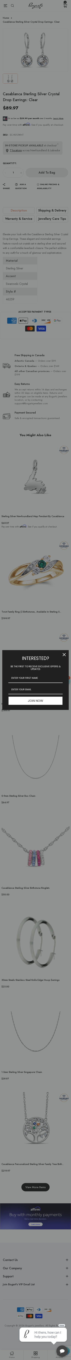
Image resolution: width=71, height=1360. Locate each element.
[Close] (64, 654)
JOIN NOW (35, 701)
